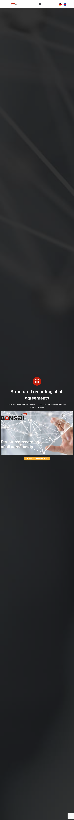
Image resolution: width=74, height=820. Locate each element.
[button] (40, 4)
